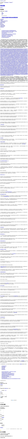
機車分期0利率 (10, 72)
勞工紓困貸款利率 (18, 66)
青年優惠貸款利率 (24, 71)
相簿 (2, 12)
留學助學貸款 (18, 57)
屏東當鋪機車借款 (14, 61)
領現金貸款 (14, 67)
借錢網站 (2, 267)
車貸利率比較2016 (2, 174)
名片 (2, 14)
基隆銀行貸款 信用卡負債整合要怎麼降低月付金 (8, 374)
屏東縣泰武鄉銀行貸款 (3, 153)
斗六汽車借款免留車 (23, 66)
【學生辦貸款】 (2, 124)
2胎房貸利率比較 (2, 259)
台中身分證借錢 (22, 67)
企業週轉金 (25, 57)
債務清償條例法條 (25, 51)
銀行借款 (8, 59)
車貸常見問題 (5, 54)
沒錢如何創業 (7, 64)
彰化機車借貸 (2, 227)
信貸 (3, 59)
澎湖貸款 (22, 54)
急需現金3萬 (16, 71)
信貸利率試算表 (20, 71)
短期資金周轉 (11, 57)
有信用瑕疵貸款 (14, 58)
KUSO (5, 390)
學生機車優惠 (3, 74)
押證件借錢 (22, 74)
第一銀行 (19, 58)
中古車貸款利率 (3, 64)
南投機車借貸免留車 (7, 73)
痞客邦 (5, 388)
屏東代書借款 (24, 70)
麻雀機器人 (1, 427)
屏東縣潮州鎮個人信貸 (3, 96)
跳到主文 (1, 7)
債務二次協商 (4, 66)
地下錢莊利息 (26, 67)
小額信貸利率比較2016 (9, 58)
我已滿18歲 (2, 437)
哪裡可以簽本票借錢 (4, 51)
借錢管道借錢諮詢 (15, 329)
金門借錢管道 (2, 19)
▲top (1, 391)
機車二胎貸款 (11, 64)
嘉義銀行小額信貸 (2, 22)
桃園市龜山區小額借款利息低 (4, 209)
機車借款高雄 (3, 369)
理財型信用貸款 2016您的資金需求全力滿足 (7, 35)
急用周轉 (25, 60)
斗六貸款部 (5, 59)
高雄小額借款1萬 (17, 53)
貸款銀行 (2, 59)
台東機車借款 (22, 52)
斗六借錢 (22, 65)
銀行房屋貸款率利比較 (3, 194)
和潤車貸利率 (5, 52)
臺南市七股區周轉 (2, 318)
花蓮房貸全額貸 (8, 65)
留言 (7, 388)
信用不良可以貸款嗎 (22, 50)
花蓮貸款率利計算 (10, 67)
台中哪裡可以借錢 (12, 71)
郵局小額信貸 (18, 72)
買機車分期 (15, 50)
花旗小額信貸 (2, 50)
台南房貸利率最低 (2, 25)
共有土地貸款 (18, 60)
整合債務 (8, 54)
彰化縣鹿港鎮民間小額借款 (3, 190)
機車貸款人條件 (18, 52)
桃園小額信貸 (22, 60)
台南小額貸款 (5, 71)
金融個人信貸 (9, 66)
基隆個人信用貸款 (6, 50)
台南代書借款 (13, 54)
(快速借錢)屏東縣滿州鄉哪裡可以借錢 (5, 294)
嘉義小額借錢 (2, 24)
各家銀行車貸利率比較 (3, 266)
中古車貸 (26, 72)
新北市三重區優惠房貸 (3, 245)
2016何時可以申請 (23, 64)
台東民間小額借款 (2, 26)
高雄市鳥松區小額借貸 (3, 198)
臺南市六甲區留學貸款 (3, 170)
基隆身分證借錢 (3, 61)
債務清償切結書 (14, 72)
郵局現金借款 (15, 65)
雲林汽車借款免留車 (20, 51)
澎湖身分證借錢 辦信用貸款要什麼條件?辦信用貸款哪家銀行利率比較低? (11, 378)
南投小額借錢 (15, 57)
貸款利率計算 (2, 54)
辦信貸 (25, 58)
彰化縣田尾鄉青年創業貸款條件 (9, 228)
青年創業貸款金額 (15, 64)
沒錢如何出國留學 (2, 141)
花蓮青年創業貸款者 (13, 52)
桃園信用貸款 (2, 52)
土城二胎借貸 (25, 65)
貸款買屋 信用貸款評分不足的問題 (6, 372)
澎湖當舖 (7, 67)
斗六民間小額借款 (7, 60)
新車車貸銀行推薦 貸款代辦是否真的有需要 (7, 32)
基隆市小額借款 (2, 73)
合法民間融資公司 (13, 66)
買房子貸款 (11, 73)
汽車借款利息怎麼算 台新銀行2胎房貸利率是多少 (8, 373)
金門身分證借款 (2, 285)
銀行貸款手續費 (25, 53)
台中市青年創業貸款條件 (6, 57)
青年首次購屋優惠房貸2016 (16, 73)
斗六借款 (11, 54)
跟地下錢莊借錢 (18, 67)
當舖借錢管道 (20, 70)
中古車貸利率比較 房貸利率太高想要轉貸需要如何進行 (9, 30)
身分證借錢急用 (11, 74)
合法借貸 (17, 58)
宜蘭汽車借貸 (15, 312)
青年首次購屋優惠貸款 (16, 70)
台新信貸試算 (4, 65)
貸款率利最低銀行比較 (18, 54)
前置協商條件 (2, 88)
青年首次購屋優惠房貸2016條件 (11, 53)
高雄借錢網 (25, 52)
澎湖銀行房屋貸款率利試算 (4, 72)
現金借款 (2, 5)
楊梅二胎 (1, 23)
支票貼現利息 (20, 59)
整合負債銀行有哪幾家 (23, 61)
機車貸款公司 (16, 51)
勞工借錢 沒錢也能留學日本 (5, 37)
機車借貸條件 (5, 53)
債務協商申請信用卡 (11, 50)
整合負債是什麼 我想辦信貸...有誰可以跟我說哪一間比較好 (9, 31)
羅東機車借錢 (11, 65)
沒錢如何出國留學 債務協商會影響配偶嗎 (10, 17)
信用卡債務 (3, 368)
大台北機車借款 (19, 64)
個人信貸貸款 (4, 58)
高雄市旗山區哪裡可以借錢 (9, 96)
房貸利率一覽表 (21, 53)
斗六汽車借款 (18, 61)
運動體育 (6, 11)
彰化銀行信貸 (8, 51)
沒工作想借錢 (9, 52)
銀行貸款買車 (8, 71)
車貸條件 (25, 54)
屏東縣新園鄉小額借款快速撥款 (4, 314)
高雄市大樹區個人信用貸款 (3, 279)
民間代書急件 (22, 58)
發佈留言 (1, 397)
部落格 (3, 13)
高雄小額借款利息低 (16, 59)
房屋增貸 (7, 66)
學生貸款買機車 (11, 70)
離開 (4, 437)
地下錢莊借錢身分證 (22, 72)
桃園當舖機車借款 (6, 196)
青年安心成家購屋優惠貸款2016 (17, 74)
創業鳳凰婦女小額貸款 (3, 249)
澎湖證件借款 (18, 50)
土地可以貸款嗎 (7, 74)
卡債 (4, 60)
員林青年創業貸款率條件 (9, 61)
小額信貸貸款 (21, 73)
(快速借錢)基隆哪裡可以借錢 (5, 70)
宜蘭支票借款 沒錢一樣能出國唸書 (6, 36)
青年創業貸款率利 (2, 317)
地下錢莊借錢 (13, 253)
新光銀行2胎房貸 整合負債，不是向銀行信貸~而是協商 (9, 371)
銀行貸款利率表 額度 (4, 377)
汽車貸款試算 (22, 57)
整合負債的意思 (12, 51)
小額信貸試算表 (19, 65)
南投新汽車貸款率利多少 (13, 60)
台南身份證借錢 (12, 59)
